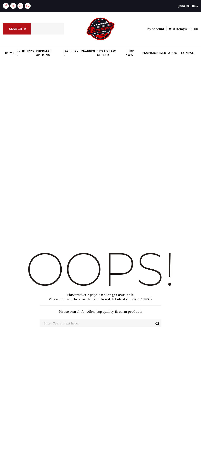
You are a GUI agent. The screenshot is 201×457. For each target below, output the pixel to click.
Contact (188, 53)
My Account (155, 29)
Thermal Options (43, 53)
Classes (88, 51)
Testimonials (154, 53)
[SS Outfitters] (100, 29)
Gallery (71, 51)
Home (10, 53)
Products (25, 51)
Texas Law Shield (106, 53)
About (173, 53)
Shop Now (129, 53)
